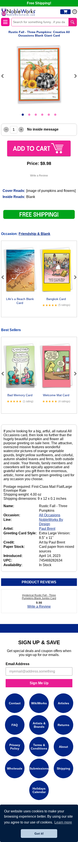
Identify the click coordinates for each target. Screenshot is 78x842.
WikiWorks (39, 703)
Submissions (39, 768)
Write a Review (39, 175)
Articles (63, 703)
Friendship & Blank (34, 234)
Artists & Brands (39, 724)
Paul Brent (47, 528)
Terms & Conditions (39, 746)
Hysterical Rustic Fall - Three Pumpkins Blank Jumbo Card (39, 597)
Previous (4, 76)
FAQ (14, 725)
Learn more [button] (63, 822)
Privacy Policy (14, 746)
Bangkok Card (56, 299)
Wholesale (14, 768)
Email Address (17, 664)
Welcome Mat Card (56, 395)
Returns (63, 725)
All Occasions (49, 515)
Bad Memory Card (19, 395)
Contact (15, 703)
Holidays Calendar (39, 790)
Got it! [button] (39, 833)
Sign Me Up (39, 683)
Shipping (63, 768)
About (63, 746)
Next (73, 76)
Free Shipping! (39, 3)
